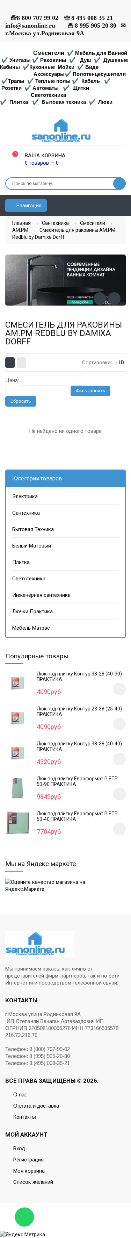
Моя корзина (29, 1171)
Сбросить (20, 401)
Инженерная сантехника (41, 595)
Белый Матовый (31, 546)
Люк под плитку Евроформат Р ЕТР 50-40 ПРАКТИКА (77, 816)
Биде (92, 67)
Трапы (16, 81)
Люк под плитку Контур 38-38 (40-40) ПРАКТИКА (79, 746)
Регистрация (28, 1160)
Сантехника (26, 513)
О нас (20, 1094)
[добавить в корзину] (119, 689)
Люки (105, 102)
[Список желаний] (123, 205)
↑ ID (119, 362)
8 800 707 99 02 (37, 17)
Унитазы (20, 60)
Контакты (24, 1117)
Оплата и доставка (36, 1106)
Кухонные (42, 67)
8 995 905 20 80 (95, 25)
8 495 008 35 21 (92, 17)
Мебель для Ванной (101, 53)
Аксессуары (49, 74)
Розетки (11, 88)
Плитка (18, 102)
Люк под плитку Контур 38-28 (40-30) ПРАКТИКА (79, 676)
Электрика (25, 496)
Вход (19, 1148)
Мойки (66, 67)
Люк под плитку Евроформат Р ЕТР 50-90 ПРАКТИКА (77, 781)
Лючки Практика (32, 611)
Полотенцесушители (99, 74)
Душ (85, 60)
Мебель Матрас (31, 628)
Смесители (48, 53)
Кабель (90, 81)
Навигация (28, 205)
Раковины (53, 60)
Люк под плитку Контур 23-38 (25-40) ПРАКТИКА (79, 711)
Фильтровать (90, 390)
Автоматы (45, 88)
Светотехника (48, 95)
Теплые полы (53, 81)
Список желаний (33, 1182)
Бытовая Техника (33, 529)
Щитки (80, 88)
